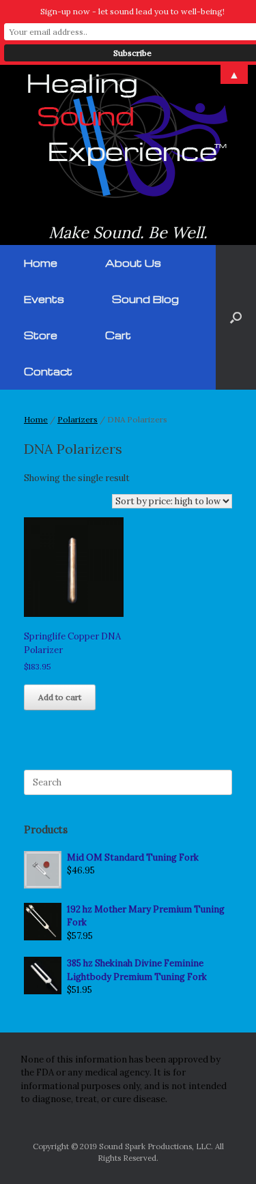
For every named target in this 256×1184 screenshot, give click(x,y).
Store (40, 335)
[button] (236, 317)
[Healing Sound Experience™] (128, 135)
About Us (133, 263)
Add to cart (59, 697)
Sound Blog (145, 299)
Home (40, 263)
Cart (118, 335)
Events (44, 299)
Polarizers (77, 419)
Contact (48, 371)
